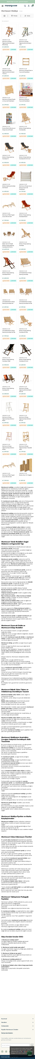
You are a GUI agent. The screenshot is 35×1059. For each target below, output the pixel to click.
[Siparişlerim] (29, 6)
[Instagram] (2, 1052)
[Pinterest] (6, 1052)
